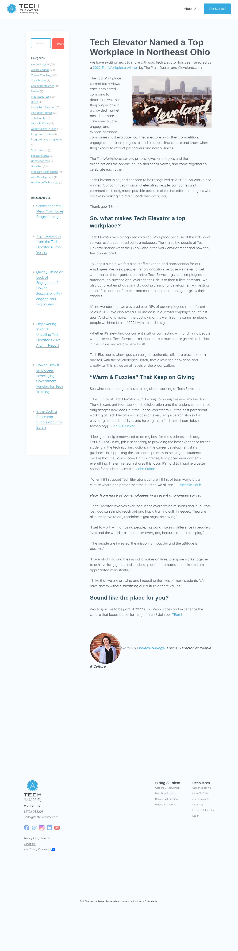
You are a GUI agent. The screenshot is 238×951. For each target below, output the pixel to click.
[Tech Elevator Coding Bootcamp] (23, 12)
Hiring (34, 102)
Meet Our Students (165, 804)
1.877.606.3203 (33, 812)
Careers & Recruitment (167, 787)
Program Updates (42, 134)
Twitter (34, 828)
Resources (201, 783)
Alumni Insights (40, 64)
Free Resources (40, 96)
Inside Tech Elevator (43, 107)
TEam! (177, 614)
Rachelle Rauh (189, 485)
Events (35, 91)
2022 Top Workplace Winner (115, 67)
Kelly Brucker (124, 426)
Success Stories (40, 155)
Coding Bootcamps (42, 85)
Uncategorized (40, 161)
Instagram (42, 828)
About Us (190, 9)
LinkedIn (49, 828)
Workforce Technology (44, 182)
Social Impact (39, 150)
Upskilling (36, 166)
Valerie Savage (151, 648)
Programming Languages (46, 139)
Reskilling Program (165, 793)
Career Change (40, 69)
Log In (195, 815)
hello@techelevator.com (41, 817)
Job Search (38, 118)
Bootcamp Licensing (166, 799)
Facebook (26, 828)
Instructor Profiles (41, 112)
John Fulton (145, 469)
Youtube (57, 828)
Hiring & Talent (168, 783)
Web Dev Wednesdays (44, 171)
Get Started (217, 9)
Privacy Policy (31, 838)
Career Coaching (41, 75)
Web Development (42, 177)
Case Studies (38, 80)
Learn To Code (39, 123)
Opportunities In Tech (43, 128)
